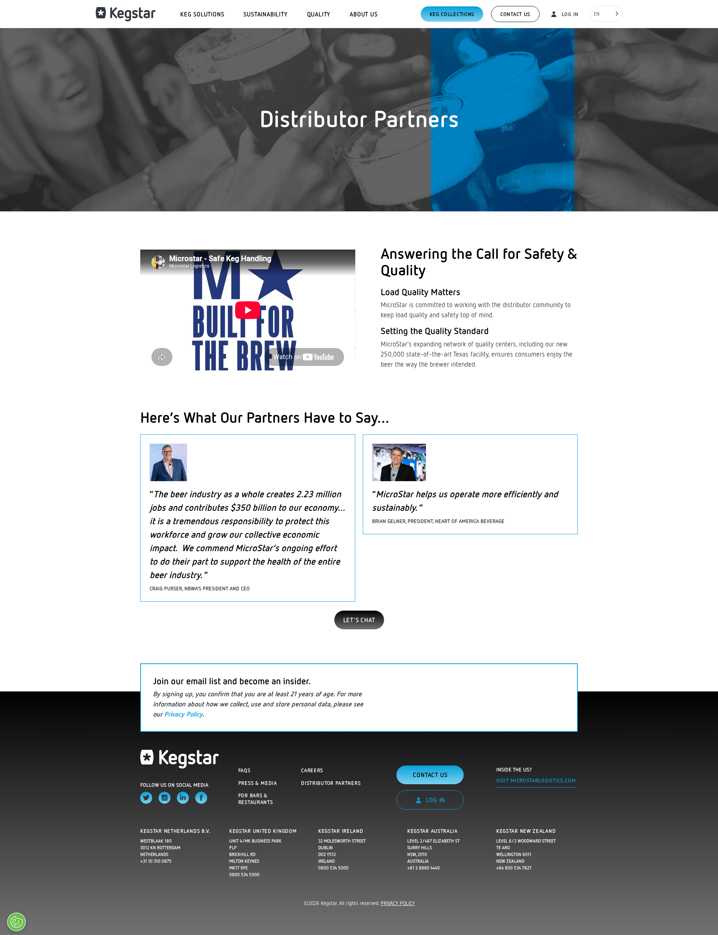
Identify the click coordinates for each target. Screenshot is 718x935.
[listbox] (606, 14)
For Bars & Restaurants (255, 798)
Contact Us (515, 14)
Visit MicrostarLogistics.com (536, 780)
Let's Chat (359, 620)
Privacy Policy (183, 714)
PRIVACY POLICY (398, 903)
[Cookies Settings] (16, 922)
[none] (606, 14)
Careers (312, 770)
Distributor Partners (330, 783)
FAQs (244, 770)
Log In (569, 14)
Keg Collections (452, 14)
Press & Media (257, 783)
